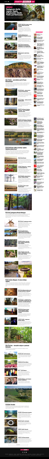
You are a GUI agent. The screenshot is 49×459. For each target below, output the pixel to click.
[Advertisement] (39, 27)
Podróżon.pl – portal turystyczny (40, 454)
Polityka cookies (34, 454)
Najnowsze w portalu (24, 454)
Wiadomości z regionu (19, 454)
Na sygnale (15, 454)
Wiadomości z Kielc (11, 454)
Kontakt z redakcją (29, 454)
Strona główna (6, 454)
